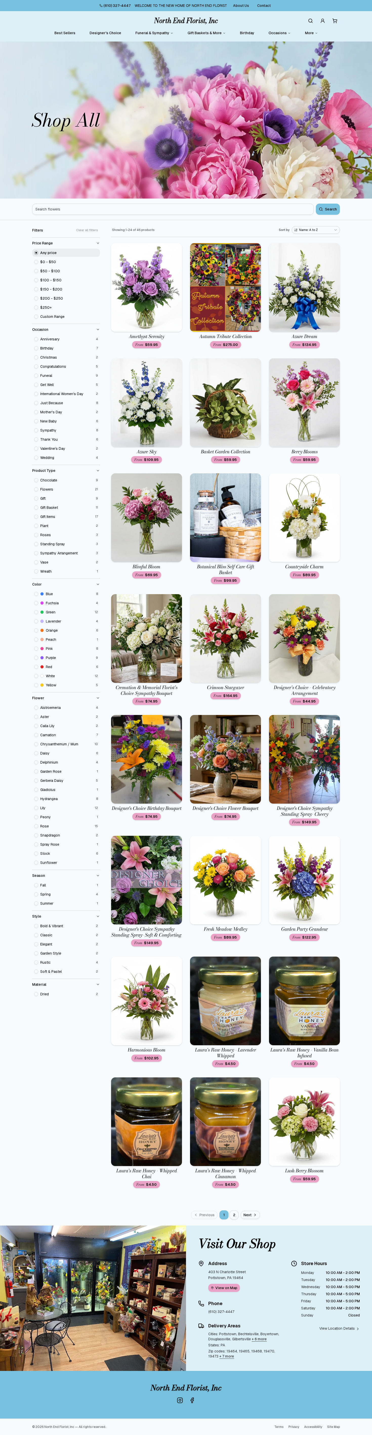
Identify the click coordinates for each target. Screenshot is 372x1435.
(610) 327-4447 (117, 5)
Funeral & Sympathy (152, 33)
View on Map (226, 1288)
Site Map (333, 1427)
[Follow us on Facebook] (192, 1400)
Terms (278, 1427)
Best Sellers (64, 33)
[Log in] (323, 21)
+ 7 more (226, 1356)
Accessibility (313, 1427)
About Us (241, 5)
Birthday (247, 33)
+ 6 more (259, 1339)
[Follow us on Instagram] (180, 1400)
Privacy (293, 1427)
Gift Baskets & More (205, 33)
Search (331, 209)
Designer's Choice (105, 33)
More (309, 33)
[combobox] (316, 230)
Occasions (277, 33)
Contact (264, 5)
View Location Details (337, 1328)
